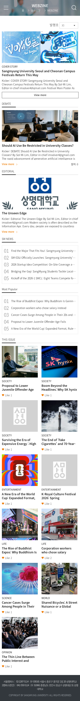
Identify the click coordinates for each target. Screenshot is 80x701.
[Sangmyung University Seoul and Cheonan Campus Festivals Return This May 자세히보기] (40, 47)
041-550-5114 (23, 685)
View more (40, 95)
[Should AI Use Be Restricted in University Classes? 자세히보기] (40, 126)
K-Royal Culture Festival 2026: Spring (58, 496)
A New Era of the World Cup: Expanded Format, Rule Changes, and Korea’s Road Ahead (43, 328)
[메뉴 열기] (6, 7)
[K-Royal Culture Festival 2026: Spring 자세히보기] (59, 470)
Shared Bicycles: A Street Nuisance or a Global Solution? (59, 606)
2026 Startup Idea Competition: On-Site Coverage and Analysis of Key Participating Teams (43, 264)
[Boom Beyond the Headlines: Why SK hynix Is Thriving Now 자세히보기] (59, 362)
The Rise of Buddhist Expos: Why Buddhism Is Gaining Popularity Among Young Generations (43, 301)
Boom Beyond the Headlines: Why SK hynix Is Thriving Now (59, 389)
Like (8, 395)
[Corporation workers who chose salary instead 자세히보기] (59, 524)
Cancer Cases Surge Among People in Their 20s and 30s (43, 315)
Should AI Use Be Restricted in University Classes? (37, 145)
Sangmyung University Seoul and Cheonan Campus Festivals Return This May (38, 73)
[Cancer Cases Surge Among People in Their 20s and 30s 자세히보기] (20, 578)
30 (63, 25)
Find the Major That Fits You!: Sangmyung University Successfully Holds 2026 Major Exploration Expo (43, 251)
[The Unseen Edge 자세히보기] (40, 193)
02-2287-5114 (22, 681)
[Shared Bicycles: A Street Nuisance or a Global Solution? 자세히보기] (59, 578)
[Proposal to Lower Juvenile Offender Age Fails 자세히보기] (20, 362)
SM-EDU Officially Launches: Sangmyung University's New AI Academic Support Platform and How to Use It (43, 257)
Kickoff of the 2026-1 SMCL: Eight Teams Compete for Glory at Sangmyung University (43, 278)
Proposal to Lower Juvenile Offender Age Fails (38, 321)
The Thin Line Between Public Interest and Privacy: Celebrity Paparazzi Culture (18, 662)
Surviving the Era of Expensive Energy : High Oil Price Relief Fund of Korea (19, 445)
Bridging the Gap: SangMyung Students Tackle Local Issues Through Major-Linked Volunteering (43, 271)
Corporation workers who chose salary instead (38, 308)
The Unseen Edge (14, 213)
